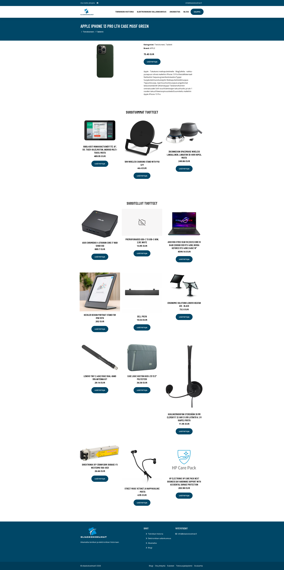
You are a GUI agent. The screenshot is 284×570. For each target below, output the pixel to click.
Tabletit (100, 32)
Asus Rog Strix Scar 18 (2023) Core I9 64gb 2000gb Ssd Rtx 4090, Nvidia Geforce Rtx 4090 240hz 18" (184, 245)
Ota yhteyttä (160, 566)
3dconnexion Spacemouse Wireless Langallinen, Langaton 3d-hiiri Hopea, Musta (184, 154)
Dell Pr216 (142, 316)
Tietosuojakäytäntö (184, 566)
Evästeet (170, 566)
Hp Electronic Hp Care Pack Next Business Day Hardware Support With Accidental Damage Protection (184, 481)
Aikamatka (175, 12)
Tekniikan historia (124, 12)
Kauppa (197, 12)
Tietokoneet (88, 32)
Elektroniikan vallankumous (151, 12)
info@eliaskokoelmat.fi (193, 3)
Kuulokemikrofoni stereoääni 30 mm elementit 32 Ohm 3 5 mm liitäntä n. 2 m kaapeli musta (184, 417)
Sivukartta (198, 566)
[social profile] (97, 3)
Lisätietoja (152, 62)
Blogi (186, 12)
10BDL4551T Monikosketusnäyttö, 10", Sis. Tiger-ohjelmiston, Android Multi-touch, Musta (99, 149)
